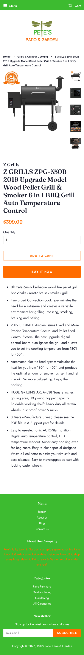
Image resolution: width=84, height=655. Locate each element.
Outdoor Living (42, 592)
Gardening (42, 598)
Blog (42, 523)
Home (7, 56)
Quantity (9, 232)
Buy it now (42, 271)
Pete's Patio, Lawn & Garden (54, 646)
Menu (12, 6)
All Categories (42, 603)
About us (42, 517)
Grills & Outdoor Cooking (32, 56)
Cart (77, 6)
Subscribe (67, 633)
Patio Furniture (42, 586)
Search (42, 511)
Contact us (42, 529)
